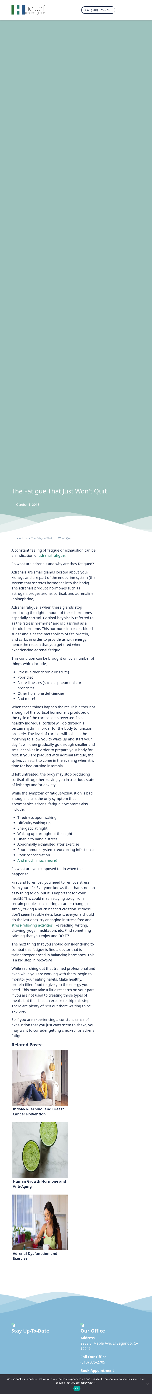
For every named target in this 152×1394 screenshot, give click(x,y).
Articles (23, 538)
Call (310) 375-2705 (98, 10)
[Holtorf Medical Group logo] (30, 9)
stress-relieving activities (32, 925)
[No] (147, 1384)
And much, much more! (37, 860)
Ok (77, 1388)
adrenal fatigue (52, 555)
